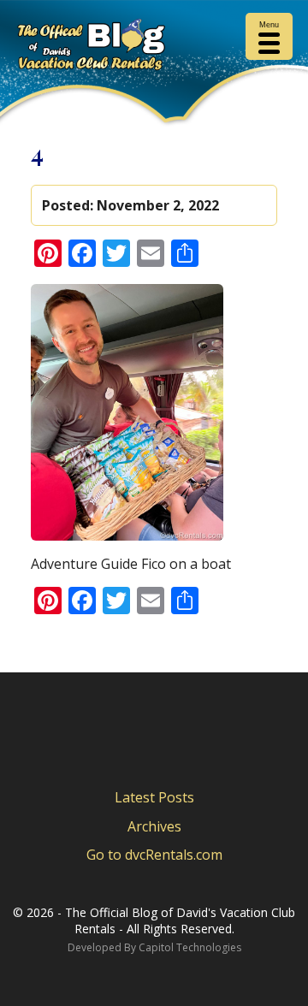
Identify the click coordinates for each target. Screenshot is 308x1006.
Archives (154, 826)
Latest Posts (154, 797)
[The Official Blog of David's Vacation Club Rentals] (154, 47)
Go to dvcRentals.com (154, 854)
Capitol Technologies (190, 947)
